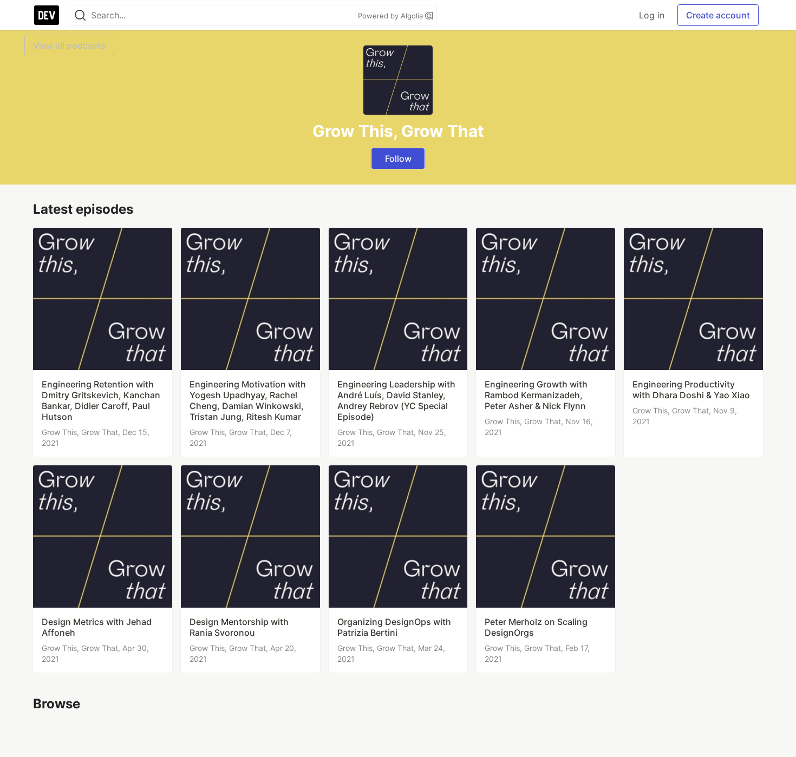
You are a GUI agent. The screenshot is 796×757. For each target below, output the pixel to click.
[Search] (80, 15)
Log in (651, 15)
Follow (398, 158)
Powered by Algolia (391, 15)
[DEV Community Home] (46, 15)
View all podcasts (69, 45)
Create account (718, 15)
